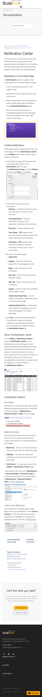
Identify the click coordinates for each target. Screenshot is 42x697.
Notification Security (14, 567)
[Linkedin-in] (13, 654)
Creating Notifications (14, 556)
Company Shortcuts (30, 541)
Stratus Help (8, 10)
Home (6, 46)
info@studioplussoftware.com (11, 647)
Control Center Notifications (16, 569)
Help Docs (13, 46)
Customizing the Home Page (13, 541)
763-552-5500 (6, 645)
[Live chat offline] (33, 693)
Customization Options (14, 563)
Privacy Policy (6, 692)
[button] (21, 6)
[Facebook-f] (4, 654)
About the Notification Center (16, 559)
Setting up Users (20, 484)
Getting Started (22, 46)
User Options (12, 565)
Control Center (30, 519)
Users (33, 414)
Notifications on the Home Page (17, 554)
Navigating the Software (11, 48)
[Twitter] (9, 654)
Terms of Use (16, 692)
